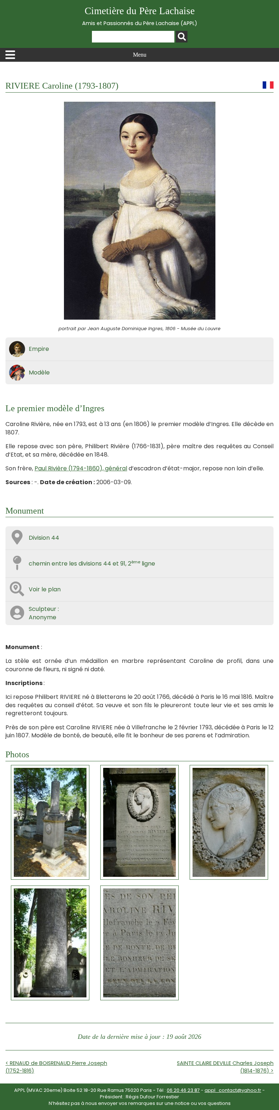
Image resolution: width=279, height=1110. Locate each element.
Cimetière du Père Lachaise (139, 16)
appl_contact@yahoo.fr (233, 1090)
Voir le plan (45, 589)
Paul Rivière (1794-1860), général (81, 468)
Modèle (39, 372)
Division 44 (44, 538)
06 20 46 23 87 (183, 1090)
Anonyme (42, 617)
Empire (39, 349)
